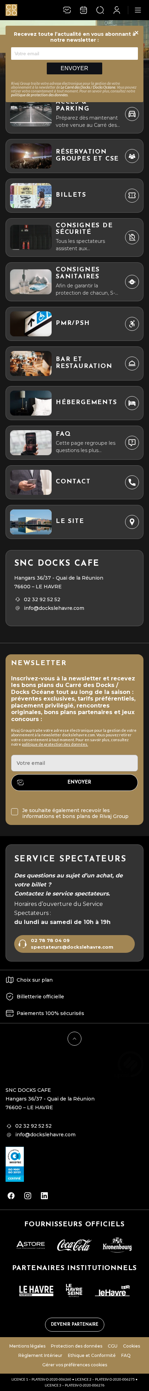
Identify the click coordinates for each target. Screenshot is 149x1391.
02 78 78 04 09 (50, 940)
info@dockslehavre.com (54, 608)
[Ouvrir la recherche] (100, 10)
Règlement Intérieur (40, 1355)
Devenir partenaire (74, 1325)
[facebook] (11, 1195)
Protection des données (76, 1346)
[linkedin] (44, 1195)
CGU (112, 1346)
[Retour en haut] (74, 1039)
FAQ (126, 1355)
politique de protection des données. (55, 744)
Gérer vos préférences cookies (74, 1364)
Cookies (131, 1346)
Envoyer (74, 68)
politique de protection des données (39, 94)
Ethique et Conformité (92, 1355)
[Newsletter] (66, 10)
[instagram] (27, 1195)
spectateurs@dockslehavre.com (72, 947)
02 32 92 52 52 (42, 599)
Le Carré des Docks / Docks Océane (88, 87)
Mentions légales (27, 1346)
